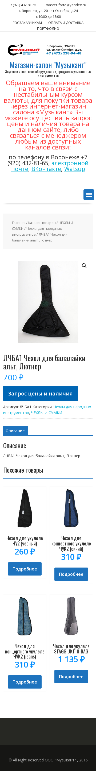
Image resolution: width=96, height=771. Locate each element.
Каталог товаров (42, 222)
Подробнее (25, 569)
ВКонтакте (46, 169)
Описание (15, 430)
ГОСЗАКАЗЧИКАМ (27, 22)
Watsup (74, 169)
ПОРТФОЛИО (48, 28)
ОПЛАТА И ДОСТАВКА (65, 22)
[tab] (15, 431)
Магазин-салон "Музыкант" (48, 64)
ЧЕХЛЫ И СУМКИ (46, 412)
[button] (88, 194)
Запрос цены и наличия (40, 393)
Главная (18, 222)
